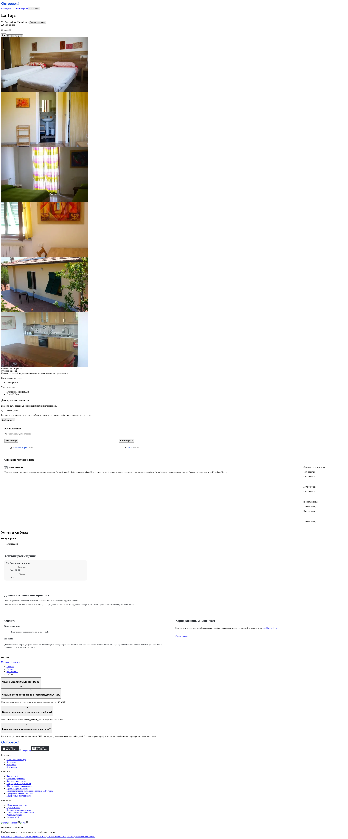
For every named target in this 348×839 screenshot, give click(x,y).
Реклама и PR (13, 817)
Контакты (11, 762)
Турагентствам (13, 807)
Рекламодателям (14, 815)
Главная (10, 666)
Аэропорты (126, 441)
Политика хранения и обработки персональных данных (27, 836)
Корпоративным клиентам (19, 810)
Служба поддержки (16, 778)
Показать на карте (37, 22)
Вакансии (11, 764)
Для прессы (12, 767)
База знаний (12, 776)
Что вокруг (11, 441)
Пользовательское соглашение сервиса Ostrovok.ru (30, 791)
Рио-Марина (12, 671)
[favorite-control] (3, 35)
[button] (174, 64)
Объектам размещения (17, 805)
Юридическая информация (19, 786)
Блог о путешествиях (16, 781)
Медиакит (5, 662)
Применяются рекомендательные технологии (74, 836)
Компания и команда (16, 759)
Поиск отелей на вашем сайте (20, 812)
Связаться (15, 662)
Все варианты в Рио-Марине (14, 8)
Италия (10, 669)
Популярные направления (19, 783)
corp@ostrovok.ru (270, 628)
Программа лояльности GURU (21, 793)
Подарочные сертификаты (19, 796)
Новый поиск (34, 8)
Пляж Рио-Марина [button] (20, 448)
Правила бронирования (17, 788)
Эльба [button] (130, 448)
